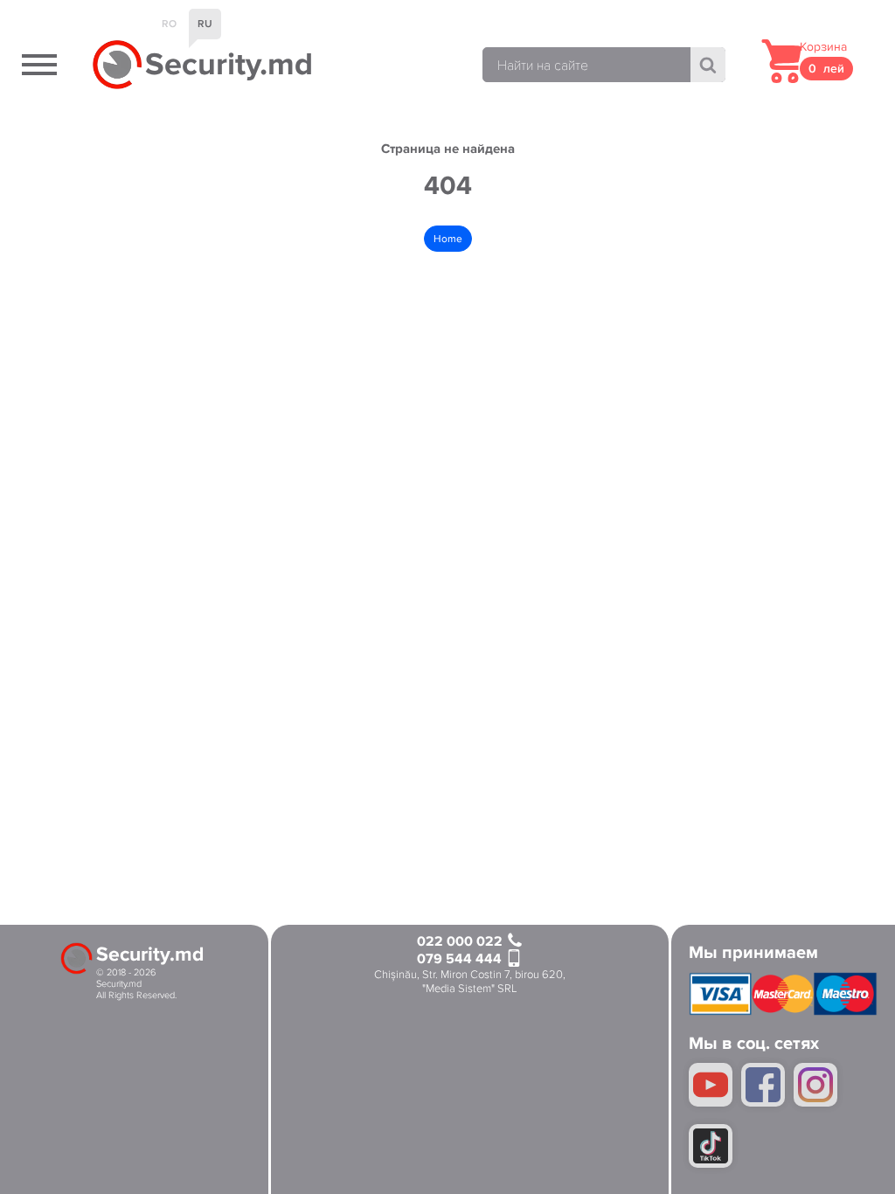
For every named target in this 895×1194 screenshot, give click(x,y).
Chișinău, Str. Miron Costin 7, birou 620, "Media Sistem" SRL (469, 982)
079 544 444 (461, 959)
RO (169, 24)
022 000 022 (461, 942)
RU (205, 24)
